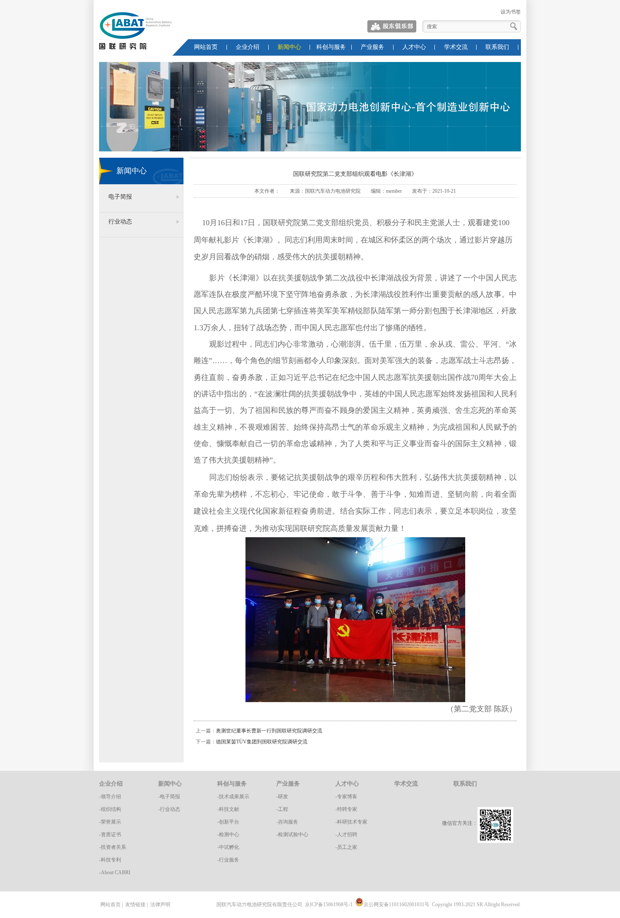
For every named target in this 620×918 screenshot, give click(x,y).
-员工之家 (346, 847)
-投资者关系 (112, 847)
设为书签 (511, 12)
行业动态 (120, 221)
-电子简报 (169, 797)
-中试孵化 (228, 847)
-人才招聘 (346, 834)
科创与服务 (331, 47)
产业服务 (372, 47)
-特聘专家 (346, 809)
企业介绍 (247, 47)
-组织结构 (110, 809)
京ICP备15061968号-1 (329, 904)
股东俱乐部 (392, 26)
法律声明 (160, 904)
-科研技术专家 (351, 822)
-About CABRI (114, 872)
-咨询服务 (287, 822)
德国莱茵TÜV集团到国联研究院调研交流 (261, 742)
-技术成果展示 (233, 797)
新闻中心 (289, 47)
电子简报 (120, 197)
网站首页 (206, 47)
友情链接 (135, 904)
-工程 (282, 809)
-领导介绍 (110, 797)
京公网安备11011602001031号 (396, 904)
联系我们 (497, 47)
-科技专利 (110, 860)
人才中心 (414, 47)
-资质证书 (110, 834)
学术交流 (456, 47)
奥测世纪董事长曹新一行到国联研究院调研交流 (269, 731)
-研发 (282, 797)
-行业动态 (169, 809)
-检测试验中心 (292, 834)
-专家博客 (346, 797)
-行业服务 (228, 860)
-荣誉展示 (110, 822)
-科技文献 (228, 809)
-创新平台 (228, 822)
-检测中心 (228, 834)
